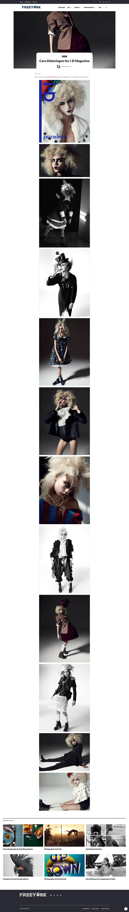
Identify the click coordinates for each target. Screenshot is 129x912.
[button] (105, 7)
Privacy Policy (95, 908)
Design (77, 7)
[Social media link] (100, 2)
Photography (89, 7)
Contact (35, 2)
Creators (61, 7)
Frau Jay (69, 66)
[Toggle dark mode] (126, 909)
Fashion (64, 56)
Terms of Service (105, 908)
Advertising (28, 2)
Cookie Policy (85, 908)
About (21, 2)
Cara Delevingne (51, 77)
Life (100, 7)
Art (68, 7)
